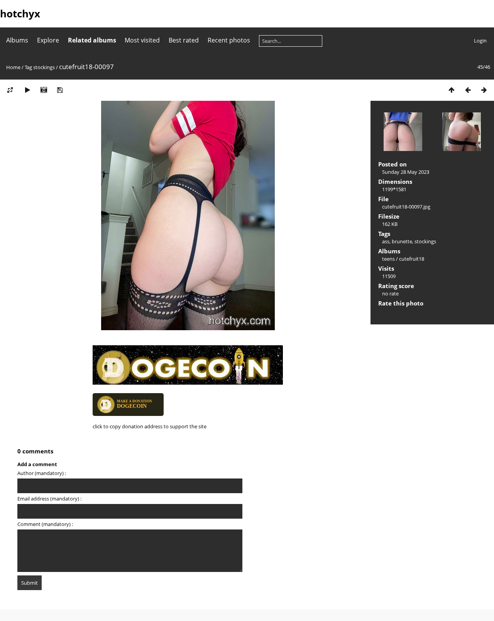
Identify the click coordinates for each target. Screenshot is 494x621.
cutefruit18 (411, 258)
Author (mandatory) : (41, 473)
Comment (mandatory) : (45, 524)
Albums (17, 40)
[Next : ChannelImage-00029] (484, 89)
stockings (44, 67)
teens (388, 258)
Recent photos (229, 40)
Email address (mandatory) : (49, 498)
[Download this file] (60, 89)
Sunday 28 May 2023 (405, 171)
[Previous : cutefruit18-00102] (468, 89)
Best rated (184, 40)
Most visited (142, 40)
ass (385, 241)
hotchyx (20, 13)
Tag (28, 67)
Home (13, 67)
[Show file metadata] (44, 89)
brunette (402, 241)
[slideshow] (27, 89)
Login (480, 40)
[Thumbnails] (451, 89)
